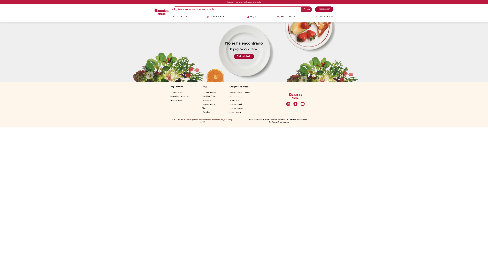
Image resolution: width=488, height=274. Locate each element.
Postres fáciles (235, 100)
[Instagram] (288, 103)
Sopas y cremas (235, 112)
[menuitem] (179, 17)
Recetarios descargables (179, 96)
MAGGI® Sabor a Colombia (240, 92)
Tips (203, 108)
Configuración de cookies (279, 122)
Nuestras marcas (218, 17)
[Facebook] (295, 103)
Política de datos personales (275, 120)
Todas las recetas (176, 92)
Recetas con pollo (236, 104)
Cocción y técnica (209, 96)
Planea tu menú (288, 17)
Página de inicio (244, 56)
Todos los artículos (209, 92)
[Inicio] (162, 12)
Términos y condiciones (298, 120)
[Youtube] (302, 103)
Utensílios (206, 112)
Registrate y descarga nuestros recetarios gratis (244, 2)
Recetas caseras (208, 104)
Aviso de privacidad (254, 120)
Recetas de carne (236, 108)
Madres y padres (236, 96)
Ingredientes (207, 100)
